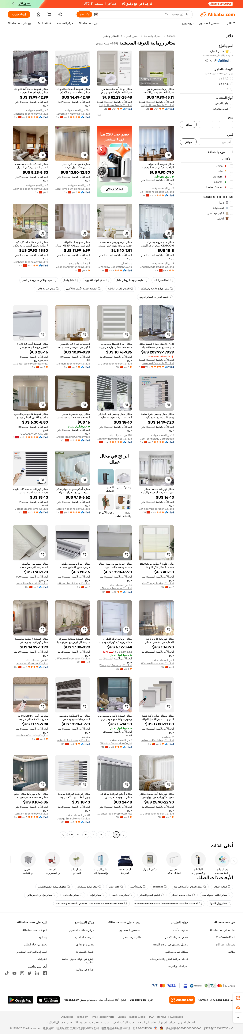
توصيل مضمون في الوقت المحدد (170, 944)
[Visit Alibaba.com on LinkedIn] (37, 973)
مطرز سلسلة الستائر (181, 895)
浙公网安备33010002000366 (183, 1028)
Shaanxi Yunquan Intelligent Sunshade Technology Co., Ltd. (30, 113)
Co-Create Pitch (225, 937)
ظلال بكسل (68, 280)
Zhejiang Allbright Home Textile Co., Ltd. (156, 105)
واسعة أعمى (136, 886)
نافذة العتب (114, 886)
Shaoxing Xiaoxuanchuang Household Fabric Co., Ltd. (156, 191)
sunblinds (158, 886)
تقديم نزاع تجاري (85, 944)
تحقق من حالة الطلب (35, 944)
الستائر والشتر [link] (111, 35)
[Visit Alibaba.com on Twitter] (29, 973)
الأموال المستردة (85, 951)
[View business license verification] (156, 1028)
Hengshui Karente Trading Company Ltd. (72, 436)
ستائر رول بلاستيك (218, 903)
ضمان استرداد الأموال (176, 937)
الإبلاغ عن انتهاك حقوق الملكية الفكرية (78, 960)
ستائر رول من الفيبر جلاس (39, 895)
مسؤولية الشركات (225, 944)
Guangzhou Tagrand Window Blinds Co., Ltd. (114, 438)
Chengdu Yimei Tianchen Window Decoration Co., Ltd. (72, 658)
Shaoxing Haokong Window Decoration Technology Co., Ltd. (72, 508)
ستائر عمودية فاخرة (45, 288)
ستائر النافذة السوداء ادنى (214, 895)
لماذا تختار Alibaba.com (222, 930)
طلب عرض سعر (132, 937)
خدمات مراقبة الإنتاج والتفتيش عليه (169, 958)
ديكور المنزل (131, 35)
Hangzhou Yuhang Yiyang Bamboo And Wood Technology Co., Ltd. (30, 188)
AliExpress (67, 1016)
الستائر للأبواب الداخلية (118, 288)
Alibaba (171, 35)
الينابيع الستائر (220, 886)
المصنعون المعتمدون (130, 930)
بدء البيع (43, 937)
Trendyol (162, 1016)
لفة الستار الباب (161, 280)
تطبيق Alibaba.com (75, 999)
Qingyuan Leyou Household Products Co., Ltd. (156, 363)
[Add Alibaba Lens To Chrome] (182, 1000)
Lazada (122, 1016)
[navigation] (206, 436)
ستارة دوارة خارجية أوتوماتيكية (154, 288)
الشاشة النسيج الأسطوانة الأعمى (81, 288)
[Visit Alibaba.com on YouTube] (14, 973)
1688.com (82, 1016)
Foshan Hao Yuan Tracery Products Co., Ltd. (114, 588)
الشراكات (41, 958)
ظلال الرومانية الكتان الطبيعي (52, 886)
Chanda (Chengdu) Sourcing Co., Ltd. (114, 665)
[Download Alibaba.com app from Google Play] (20, 1000)
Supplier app (138, 999)
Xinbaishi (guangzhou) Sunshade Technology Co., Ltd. (30, 261)
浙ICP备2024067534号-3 (218, 1028)
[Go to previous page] (123, 834)
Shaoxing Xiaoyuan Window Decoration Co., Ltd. (156, 663)
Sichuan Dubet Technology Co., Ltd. (114, 363)
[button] (96, 14)
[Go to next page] (63, 834)
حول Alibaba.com (224, 922)
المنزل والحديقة (152, 35)
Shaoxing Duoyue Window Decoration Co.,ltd (114, 266)
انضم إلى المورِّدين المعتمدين (31, 951)
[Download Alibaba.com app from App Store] (48, 1000)
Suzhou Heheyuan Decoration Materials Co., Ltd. (72, 113)
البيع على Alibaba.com (34, 930)
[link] (238, 998)
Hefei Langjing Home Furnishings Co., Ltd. (72, 583)
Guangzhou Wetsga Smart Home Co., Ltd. (30, 508)
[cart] (49, 15)
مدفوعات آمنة (180, 930)
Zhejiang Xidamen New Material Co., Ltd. (30, 583)
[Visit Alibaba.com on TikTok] (7, 973)
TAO (151, 1016)
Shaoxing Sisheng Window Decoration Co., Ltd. (156, 508)
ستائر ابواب (95, 895)
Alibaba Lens (221, 999)
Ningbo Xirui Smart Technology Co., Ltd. (72, 363)
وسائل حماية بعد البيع (176, 951)
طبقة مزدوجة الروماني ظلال (129, 280)
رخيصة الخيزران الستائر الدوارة (154, 297)
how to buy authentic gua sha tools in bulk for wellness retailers (89, 903)
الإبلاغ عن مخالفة (85, 969)
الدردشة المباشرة (84, 937)
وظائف (231, 951)
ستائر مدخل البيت (120, 895)
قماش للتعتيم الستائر (150, 895)
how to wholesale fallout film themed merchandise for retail (166, 903)
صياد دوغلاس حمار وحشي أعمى (37, 280)
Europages (176, 1016)
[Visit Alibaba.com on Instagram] (22, 973)
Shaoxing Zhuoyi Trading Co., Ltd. (156, 583)
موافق (188, 124)
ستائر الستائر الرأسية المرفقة (188, 886)
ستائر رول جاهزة (71, 895)
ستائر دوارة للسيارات (87, 886)
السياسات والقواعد (178, 966)
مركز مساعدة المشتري (81, 930)
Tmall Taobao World (103, 1016)
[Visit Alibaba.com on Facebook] (45, 973)
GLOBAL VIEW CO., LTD (34, 433)
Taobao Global (137, 1016)
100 (71, 834)
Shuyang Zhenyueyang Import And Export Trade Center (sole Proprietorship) (30, 363)
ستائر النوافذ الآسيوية (95, 280)
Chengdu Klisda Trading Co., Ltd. (156, 266)
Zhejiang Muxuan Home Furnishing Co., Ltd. (72, 188)
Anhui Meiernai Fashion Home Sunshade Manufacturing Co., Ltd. (72, 266)
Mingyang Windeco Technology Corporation (156, 438)
